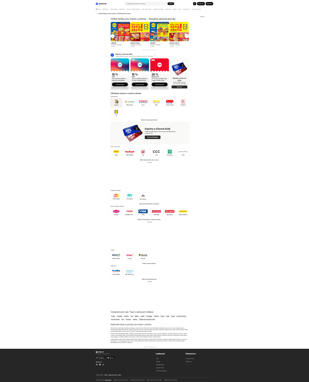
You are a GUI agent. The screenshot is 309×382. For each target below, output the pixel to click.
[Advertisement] (150, 175)
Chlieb (142, 316)
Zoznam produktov (196, 9)
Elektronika (121, 329)
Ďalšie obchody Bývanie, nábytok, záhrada (149, 219)
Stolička (126, 316)
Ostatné (167, 329)
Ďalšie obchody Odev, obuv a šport (149, 160)
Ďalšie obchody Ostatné (149, 263)
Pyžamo (156, 316)
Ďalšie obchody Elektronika (149, 279)
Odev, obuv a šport (143, 329)
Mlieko (137, 316)
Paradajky (149, 316)
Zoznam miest (186, 9)
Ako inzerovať (190, 358)
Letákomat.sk (108, 380)
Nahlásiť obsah (160, 364)
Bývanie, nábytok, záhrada (130, 329)
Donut (162, 316)
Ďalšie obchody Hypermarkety (149, 120)
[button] (125, 87)
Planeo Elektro (149, 335)
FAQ (157, 358)
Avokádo (119, 316)
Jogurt (173, 316)
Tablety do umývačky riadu (147, 319)
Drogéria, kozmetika (153, 329)
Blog (180, 9)
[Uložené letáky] (194, 3)
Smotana (128, 319)
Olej (132, 316)
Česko (106, 375)
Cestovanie (161, 329)
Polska (119, 375)
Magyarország (113, 375)
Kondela (136, 335)
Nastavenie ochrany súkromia (121, 380)
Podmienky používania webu (137, 380)
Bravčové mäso (181, 316)
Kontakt (158, 361)
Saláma (135, 319)
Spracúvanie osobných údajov (154, 380)
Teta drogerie (129, 335)
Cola (122, 319)
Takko (124, 335)
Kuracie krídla (115, 319)
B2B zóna (189, 361)
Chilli (167, 316)
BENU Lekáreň (142, 335)
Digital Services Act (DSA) (170, 380)
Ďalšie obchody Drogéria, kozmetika (149, 203)
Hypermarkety (114, 329)
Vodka (113, 316)
